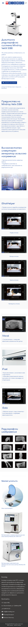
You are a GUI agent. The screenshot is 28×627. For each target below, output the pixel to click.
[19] (7, 447)
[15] (20, 464)
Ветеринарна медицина (14, 86)
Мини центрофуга (6, 508)
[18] (7, 456)
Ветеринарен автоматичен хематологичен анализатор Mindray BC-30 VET (13, 565)
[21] (20, 447)
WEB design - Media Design (14, 625)
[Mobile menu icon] (3, 3)
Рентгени (4, 88)
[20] (7, 464)
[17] (20, 456)
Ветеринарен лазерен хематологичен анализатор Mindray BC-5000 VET (13, 535)
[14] (7, 439)
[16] (20, 439)
